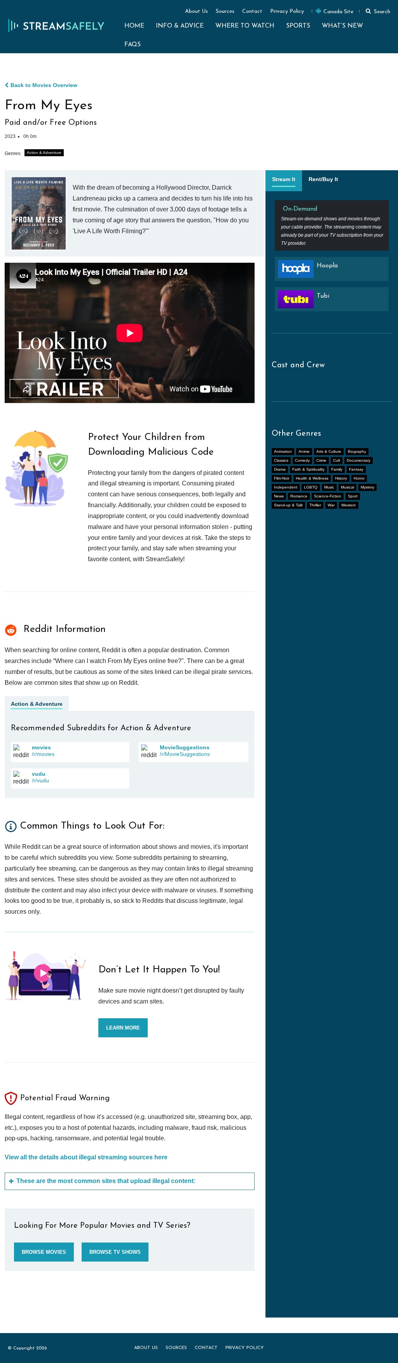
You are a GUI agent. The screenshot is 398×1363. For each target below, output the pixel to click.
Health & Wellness (312, 478)
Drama (280, 469)
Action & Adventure (44, 152)
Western (348, 505)
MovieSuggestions (184, 747)
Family (336, 469)
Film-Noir (281, 478)
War (331, 505)
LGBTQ (311, 487)
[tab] (283, 180)
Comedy (302, 460)
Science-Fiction (327, 496)
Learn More (123, 1028)
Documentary (358, 460)
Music (329, 487)
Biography (357, 451)
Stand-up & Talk (288, 505)
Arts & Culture (328, 451)
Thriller (315, 505)
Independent (285, 487)
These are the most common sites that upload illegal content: (106, 1181)
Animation (283, 451)
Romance (298, 496)
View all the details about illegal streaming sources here (86, 1157)
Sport (353, 496)
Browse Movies (44, 1252)
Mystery (367, 487)
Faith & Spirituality (308, 469)
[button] (376, 10)
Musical (347, 487)
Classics (281, 460)
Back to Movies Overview (43, 85)
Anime (304, 451)
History (341, 478)
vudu (38, 774)
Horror (359, 478)
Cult (336, 460)
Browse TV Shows (115, 1252)
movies (41, 747)
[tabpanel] (331, 259)
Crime (321, 460)
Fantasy (356, 469)
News (279, 496)
